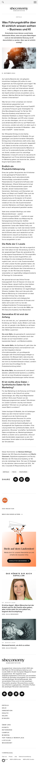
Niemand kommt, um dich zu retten (16, 645)
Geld (4, 708)
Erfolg (6, 472)
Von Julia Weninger (10, 614)
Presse (10, 756)
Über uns (6, 725)
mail (27, 479)
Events (5, 727)
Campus (5, 732)
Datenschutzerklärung (25, 756)
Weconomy (7, 743)
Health (5, 713)
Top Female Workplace (13, 738)
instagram (10, 693)
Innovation (7, 710)
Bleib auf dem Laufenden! (19, 548)
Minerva (6, 735)
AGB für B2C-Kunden (28, 759)
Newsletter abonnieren (18, 560)
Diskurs (6, 718)
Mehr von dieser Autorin (11, 514)
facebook (15, 479)
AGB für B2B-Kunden (15, 759)
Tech (14, 472)
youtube (21, 693)
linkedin (21, 479)
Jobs (15, 756)
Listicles (6, 740)
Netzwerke (7, 730)
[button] (3, 760)
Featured (23, 472)
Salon (5, 716)
